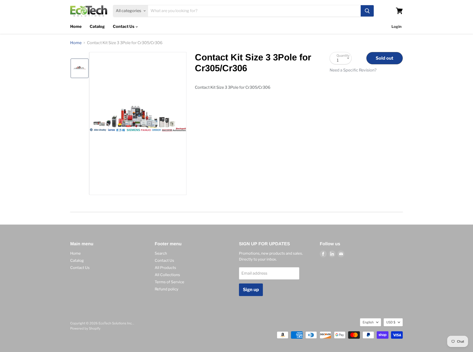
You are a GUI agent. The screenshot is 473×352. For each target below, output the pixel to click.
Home (76, 26)
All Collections (167, 275)
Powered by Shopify (85, 328)
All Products (165, 267)
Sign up (251, 289)
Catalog (97, 26)
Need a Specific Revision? (353, 70)
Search (161, 253)
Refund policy (166, 289)
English (368, 322)
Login (396, 26)
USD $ (390, 322)
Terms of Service (169, 282)
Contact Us (124, 26)
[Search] (367, 11)
